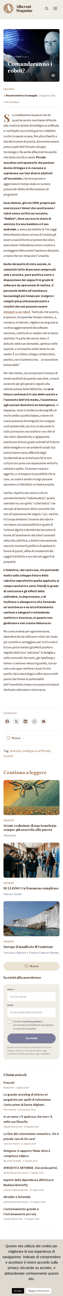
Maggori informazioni (38, 1291)
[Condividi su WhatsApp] (34, 721)
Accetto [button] (18, 1291)
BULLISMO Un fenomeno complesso (31, 888)
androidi (15, 751)
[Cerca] (46, 8)
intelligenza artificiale (36, 751)
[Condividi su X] (16, 721)
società (8, 756)
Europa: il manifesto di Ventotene (28, 946)
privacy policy (32, 1021)
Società (9, 89)
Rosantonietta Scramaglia (21, 95)
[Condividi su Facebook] (7, 721)
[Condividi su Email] (43, 721)
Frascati (9, 1083)
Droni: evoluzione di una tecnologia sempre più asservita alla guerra (30, 827)
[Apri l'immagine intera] (53, 75)
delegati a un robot (17, 312)
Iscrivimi (31, 1038)
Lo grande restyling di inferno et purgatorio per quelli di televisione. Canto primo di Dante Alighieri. (27, 1099)
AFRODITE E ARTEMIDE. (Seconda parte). (31, 1168)
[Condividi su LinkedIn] (25, 721)
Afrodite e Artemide (17, 1197)
